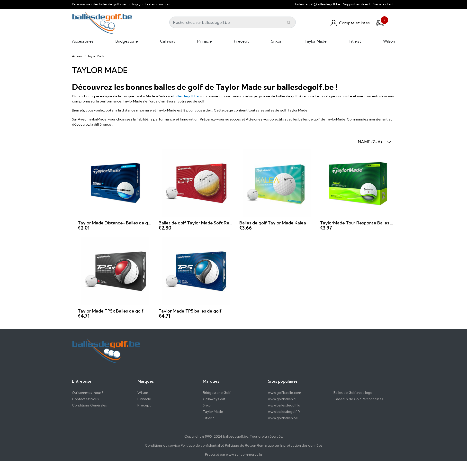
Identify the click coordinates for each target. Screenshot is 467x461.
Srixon (276, 41)
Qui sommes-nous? (87, 392)
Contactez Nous (85, 399)
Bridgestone (127, 41)
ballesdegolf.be (186, 96)
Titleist (355, 41)
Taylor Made (316, 41)
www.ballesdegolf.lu (284, 405)
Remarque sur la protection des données (289, 445)
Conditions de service (162, 445)
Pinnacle (204, 41)
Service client (383, 4)
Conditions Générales (89, 405)
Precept (241, 41)
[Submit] (289, 22)
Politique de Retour (240, 445)
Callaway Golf (214, 399)
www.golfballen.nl (282, 399)
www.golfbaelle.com (284, 392)
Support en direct (356, 4)
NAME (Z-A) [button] (370, 141)
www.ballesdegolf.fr (284, 411)
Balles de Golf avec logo (352, 392)
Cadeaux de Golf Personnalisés (358, 399)
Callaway (167, 41)
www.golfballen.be (283, 418)
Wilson (389, 41)
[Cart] (380, 22)
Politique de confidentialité (202, 445)
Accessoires (82, 41)
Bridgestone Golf (217, 392)
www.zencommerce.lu (244, 454)
